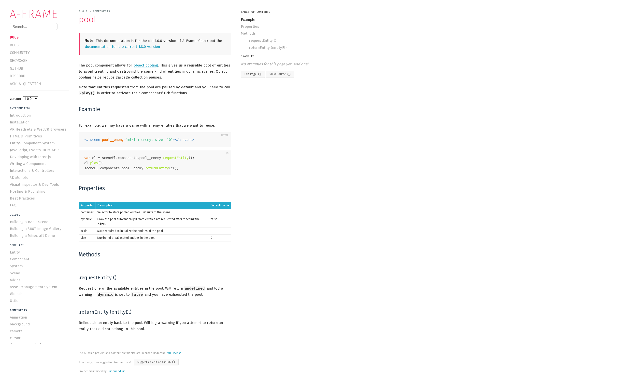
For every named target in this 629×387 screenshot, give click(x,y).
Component (19, 259)
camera (16, 331)
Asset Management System (33, 287)
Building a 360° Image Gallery (35, 229)
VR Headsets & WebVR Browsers (38, 129)
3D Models (19, 177)
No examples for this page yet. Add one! (274, 64)
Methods (248, 33)
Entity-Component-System (32, 143)
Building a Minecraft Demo (32, 235)
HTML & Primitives (26, 136)
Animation (18, 317)
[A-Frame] (36, 14)
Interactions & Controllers (32, 170)
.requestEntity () (262, 40)
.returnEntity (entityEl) (267, 47)
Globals (16, 294)
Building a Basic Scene (29, 222)
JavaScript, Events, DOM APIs (34, 150)
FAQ (13, 205)
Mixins (15, 280)
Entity (15, 252)
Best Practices (22, 198)
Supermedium (116, 371)
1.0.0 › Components (94, 11)
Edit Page (250, 74)
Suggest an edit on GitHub (154, 362)
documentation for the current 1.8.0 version (122, 46)
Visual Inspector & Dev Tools (34, 184)
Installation (19, 122)
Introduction (20, 115)
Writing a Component (28, 163)
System (16, 266)
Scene (15, 273)
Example (248, 19)
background (20, 324)
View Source (278, 74)
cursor (15, 338)
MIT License (174, 353)
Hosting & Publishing (27, 191)
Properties (250, 26)
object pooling (146, 65)
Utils (14, 300)
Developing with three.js (30, 157)
